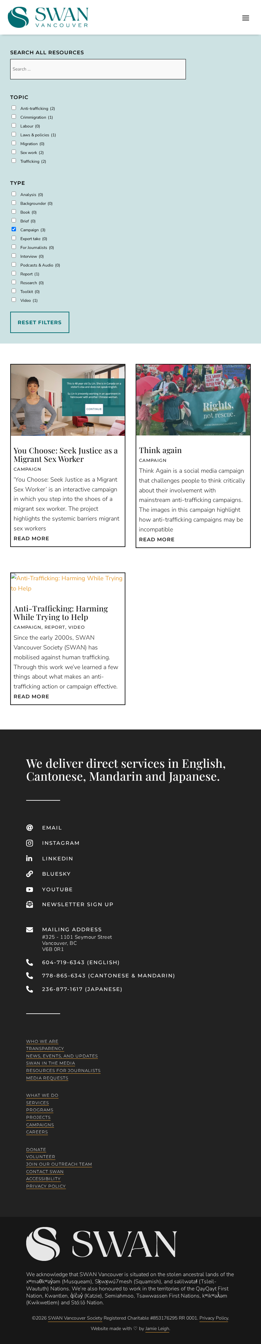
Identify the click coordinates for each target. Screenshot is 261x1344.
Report (29, 274)
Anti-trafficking (37, 108)
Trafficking (33, 161)
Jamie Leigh (157, 1328)
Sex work (32, 152)
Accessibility (43, 1178)
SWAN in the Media (50, 1063)
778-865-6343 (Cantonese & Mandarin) (108, 975)
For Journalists (37, 247)
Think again (160, 450)
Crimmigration (36, 117)
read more (31, 538)
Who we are (42, 1041)
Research (32, 283)
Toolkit (30, 291)
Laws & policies (38, 135)
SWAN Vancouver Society (75, 1318)
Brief (28, 221)
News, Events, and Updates (62, 1055)
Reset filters (40, 322)
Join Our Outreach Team (59, 1164)
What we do (42, 1095)
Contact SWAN (45, 1171)
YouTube (57, 889)
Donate (36, 1149)
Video (29, 300)
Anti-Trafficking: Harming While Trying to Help (61, 612)
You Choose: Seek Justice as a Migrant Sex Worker (66, 454)
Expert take (33, 238)
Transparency (45, 1048)
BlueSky (56, 874)
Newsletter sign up (78, 904)
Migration (32, 144)
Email (52, 827)
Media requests (47, 1077)
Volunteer (40, 1156)
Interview (32, 256)
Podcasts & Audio (40, 265)
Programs (39, 1109)
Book (28, 212)
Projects (38, 1117)
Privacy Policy (46, 1186)
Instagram (61, 843)
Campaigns (40, 1124)
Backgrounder (36, 203)
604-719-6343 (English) (81, 962)
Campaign (33, 230)
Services (37, 1102)
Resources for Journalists (63, 1070)
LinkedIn (57, 858)
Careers (37, 1131)
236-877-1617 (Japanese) (82, 989)
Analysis (31, 194)
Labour (30, 126)
